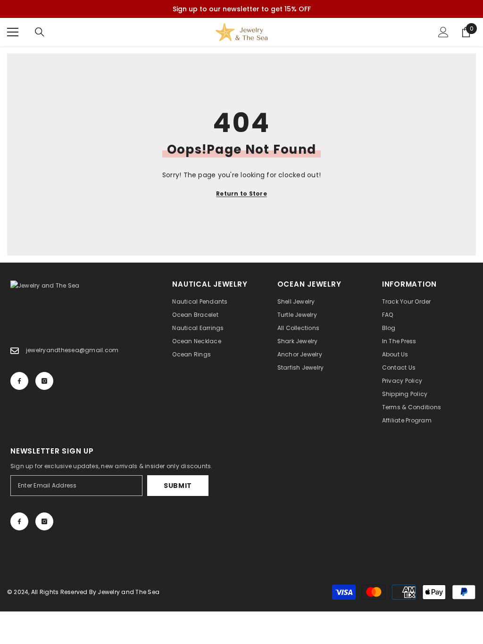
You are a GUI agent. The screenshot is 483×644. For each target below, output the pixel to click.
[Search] (39, 32)
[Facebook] (19, 381)
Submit (178, 485)
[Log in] (443, 32)
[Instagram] (44, 381)
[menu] (12, 32)
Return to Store (241, 194)
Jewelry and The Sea (128, 592)
